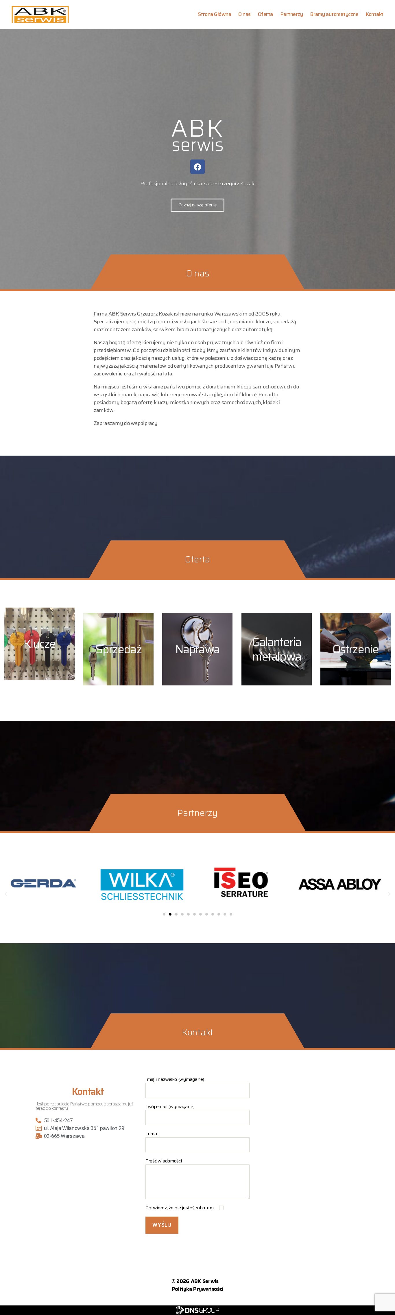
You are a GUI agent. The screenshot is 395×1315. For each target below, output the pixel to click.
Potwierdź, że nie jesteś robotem (180, 1207)
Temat (152, 1133)
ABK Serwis (205, 1281)
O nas (244, 14)
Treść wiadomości (163, 1161)
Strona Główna (214, 14)
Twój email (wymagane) (169, 1106)
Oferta (265, 14)
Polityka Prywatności (198, 1289)
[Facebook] (197, 166)
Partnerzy (291, 14)
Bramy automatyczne (334, 14)
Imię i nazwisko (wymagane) (174, 1079)
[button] (6, 894)
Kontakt (374, 14)
